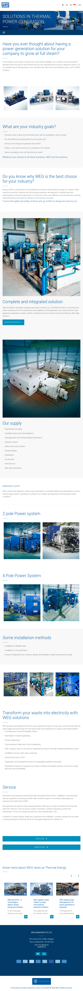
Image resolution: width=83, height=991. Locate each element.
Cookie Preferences (43, 981)
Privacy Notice (16, 988)
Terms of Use (40, 988)
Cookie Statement (28, 988)
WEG (4, 5)
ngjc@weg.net (41, 947)
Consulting (39, 839)
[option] (15, 98)
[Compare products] (66, 5)
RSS (47, 988)
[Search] (70, 5)
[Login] (62, 5)
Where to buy (39, 847)
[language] (75, 5)
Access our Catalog (12, 322)
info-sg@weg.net (44, 945)
